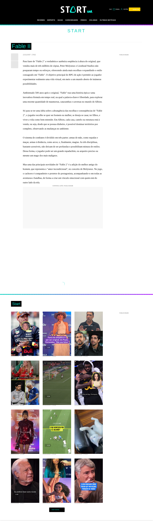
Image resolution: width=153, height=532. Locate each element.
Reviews (41, 20)
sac (110, 9)
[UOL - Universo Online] (89, 11)
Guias (60, 20)
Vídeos (83, 20)
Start (76, 30)
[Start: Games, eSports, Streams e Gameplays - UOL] (74, 9)
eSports (51, 20)
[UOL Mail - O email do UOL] (116, 9)
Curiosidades (71, 20)
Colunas (93, 20)
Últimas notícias (108, 20)
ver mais (55, 510)
